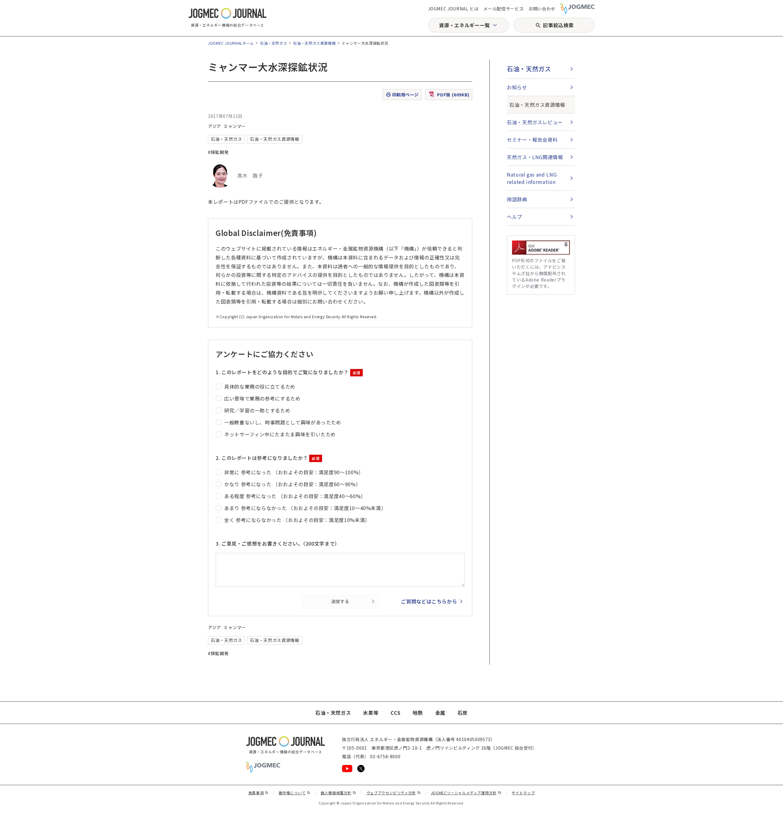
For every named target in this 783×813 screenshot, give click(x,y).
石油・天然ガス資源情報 (314, 43)
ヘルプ (514, 216)
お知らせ (517, 87)
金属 (440, 712)
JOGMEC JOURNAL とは (453, 9)
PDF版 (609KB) (453, 94)
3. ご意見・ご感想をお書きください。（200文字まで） (278, 543)
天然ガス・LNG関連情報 (535, 157)
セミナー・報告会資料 (532, 139)
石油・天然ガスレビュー (535, 122)
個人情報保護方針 (338, 792)
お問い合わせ (542, 9)
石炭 (463, 712)
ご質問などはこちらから (429, 601)
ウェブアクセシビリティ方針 (393, 792)
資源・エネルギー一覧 (464, 25)
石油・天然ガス (273, 43)
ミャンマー (235, 126)
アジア (214, 126)
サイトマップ (523, 792)
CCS (395, 712)
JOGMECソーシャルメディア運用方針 (466, 792)
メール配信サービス (503, 9)
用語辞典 (517, 199)
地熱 (418, 712)
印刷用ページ (405, 94)
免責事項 (258, 792)
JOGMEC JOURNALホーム (231, 43)
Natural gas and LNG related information (532, 178)
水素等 (370, 712)
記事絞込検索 (558, 25)
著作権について (294, 792)
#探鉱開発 (218, 152)
